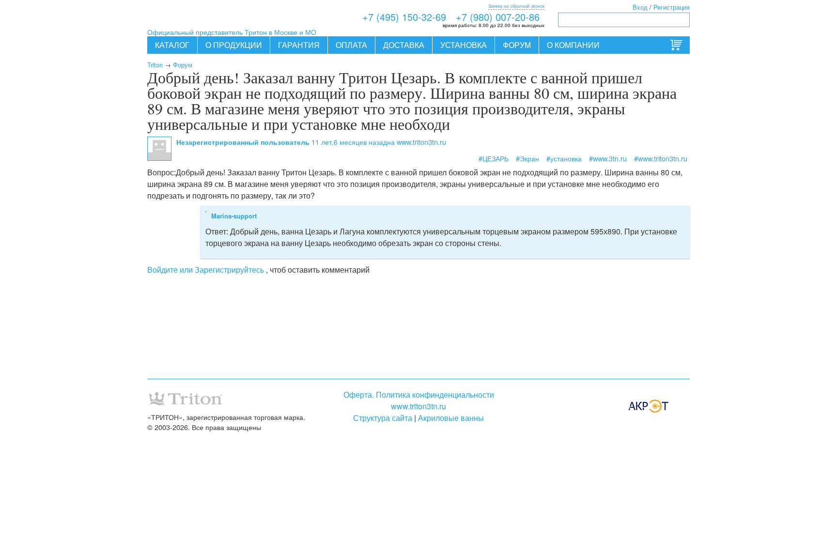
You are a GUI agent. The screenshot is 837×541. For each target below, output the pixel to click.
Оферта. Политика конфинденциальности (418, 394)
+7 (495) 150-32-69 (404, 17)
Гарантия (299, 44)
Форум (517, 44)
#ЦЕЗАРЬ (494, 158)
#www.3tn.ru (608, 158)
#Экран (527, 158)
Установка (463, 44)
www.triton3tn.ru (418, 406)
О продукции (233, 44)
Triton (155, 64)
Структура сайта (382, 417)
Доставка (403, 44)
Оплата (351, 44)
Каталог (172, 44)
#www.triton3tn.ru (660, 158)
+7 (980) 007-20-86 (498, 17)
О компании (573, 44)
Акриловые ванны (451, 417)
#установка (564, 158)
